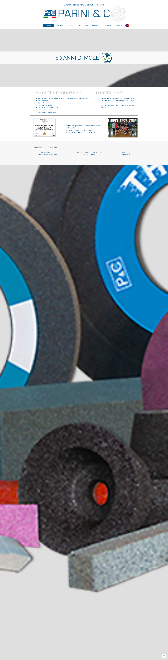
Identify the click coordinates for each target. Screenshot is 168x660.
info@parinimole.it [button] (125, 152)
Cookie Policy (53, 147)
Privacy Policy (38, 147)
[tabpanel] (84, 5)
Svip (71, 26)
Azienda (60, 26)
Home (48, 26)
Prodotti (95, 26)
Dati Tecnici (83, 26)
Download (107, 26)
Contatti (119, 26)
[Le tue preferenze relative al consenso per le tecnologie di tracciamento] (164, 656)
